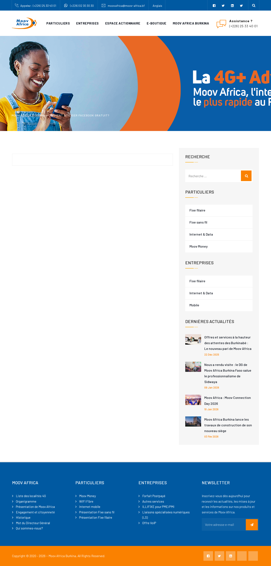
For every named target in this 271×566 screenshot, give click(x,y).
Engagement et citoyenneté (35, 512)
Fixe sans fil (198, 222)
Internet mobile (89, 507)
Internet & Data (201, 234)
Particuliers (58, 23)
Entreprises (87, 23)
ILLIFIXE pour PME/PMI (158, 507)
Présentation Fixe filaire (95, 517)
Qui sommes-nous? (29, 528)
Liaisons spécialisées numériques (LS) (166, 515)
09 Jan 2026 (211, 387)
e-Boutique (156, 23)
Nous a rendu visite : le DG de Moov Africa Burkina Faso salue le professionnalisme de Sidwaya (227, 373)
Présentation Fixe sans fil (96, 512)
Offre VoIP (149, 523)
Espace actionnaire (122, 23)
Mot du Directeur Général (33, 523)
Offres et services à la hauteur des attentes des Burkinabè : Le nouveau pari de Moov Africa (228, 343)
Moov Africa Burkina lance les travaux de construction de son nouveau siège (228, 425)
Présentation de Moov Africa (35, 507)
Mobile (194, 305)
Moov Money (198, 246)
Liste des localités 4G (31, 496)
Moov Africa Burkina (191, 23)
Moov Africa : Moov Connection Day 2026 (227, 400)
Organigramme (26, 501)
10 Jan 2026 (211, 409)
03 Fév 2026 (211, 436)
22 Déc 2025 (211, 354)
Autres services (153, 501)
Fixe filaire (197, 210)
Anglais (157, 5)
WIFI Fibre (86, 501)
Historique (23, 517)
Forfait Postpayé (153, 496)
